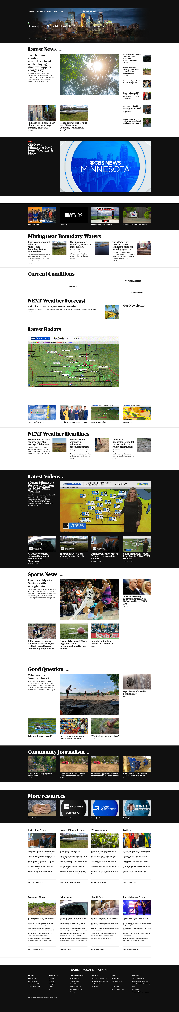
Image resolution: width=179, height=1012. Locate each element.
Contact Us (73, 984)
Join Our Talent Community (141, 984)
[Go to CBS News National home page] (89, 11)
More (61, 50)
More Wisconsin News (98, 882)
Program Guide (74, 981)
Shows (56, 11)
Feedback (135, 989)
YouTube (51, 978)
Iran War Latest (32, 981)
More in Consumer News (36, 949)
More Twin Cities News (35, 882)
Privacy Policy (116, 978)
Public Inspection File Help (99, 981)
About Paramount (138, 978)
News (31, 39)
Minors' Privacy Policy (118, 989)
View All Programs (136, 292)
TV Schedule (132, 280)
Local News (40, 11)
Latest (31, 11)
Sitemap (72, 992)
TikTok (51, 986)
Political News (32, 978)
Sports (46, 39)
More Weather (73, 286)
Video (54, 39)
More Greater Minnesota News (70, 882)
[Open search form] (149, 11)
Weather (38, 39)
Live (48, 11)
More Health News (97, 949)
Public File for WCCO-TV (99, 978)
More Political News (129, 882)
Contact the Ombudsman (140, 992)
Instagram (52, 984)
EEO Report (94, 986)
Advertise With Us (75, 986)
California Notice (117, 981)
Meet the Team (74, 978)
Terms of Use (116, 986)
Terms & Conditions (76, 989)
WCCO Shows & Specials (66, 39)
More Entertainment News (131, 949)
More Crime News (65, 949)
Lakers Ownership (34, 986)
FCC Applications (96, 984)
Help (133, 986)
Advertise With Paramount (140, 981)
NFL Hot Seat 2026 (34, 984)
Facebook (52, 981)
